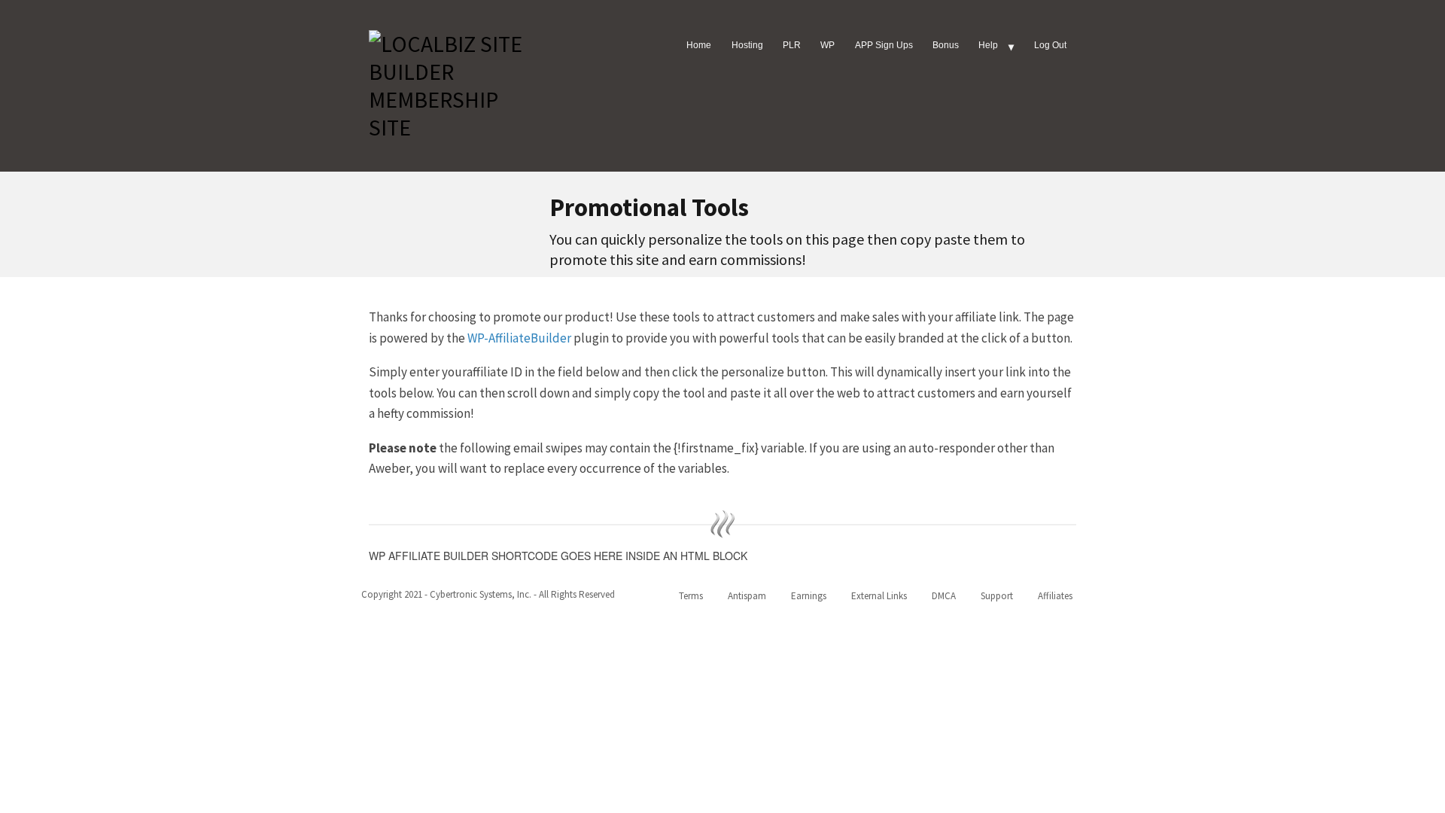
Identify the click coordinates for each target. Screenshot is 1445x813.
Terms (691, 595)
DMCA (944, 595)
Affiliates (1055, 595)
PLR (792, 45)
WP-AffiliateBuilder (520, 338)
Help (988, 45)
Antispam (747, 595)
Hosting (747, 45)
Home (698, 45)
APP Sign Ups (884, 45)
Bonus (945, 45)
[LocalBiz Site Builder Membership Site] (451, 83)
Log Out (1050, 45)
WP (827, 45)
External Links (879, 595)
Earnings (808, 595)
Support (997, 595)
